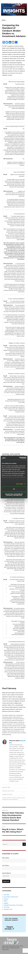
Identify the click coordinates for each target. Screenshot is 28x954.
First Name (5, 858)
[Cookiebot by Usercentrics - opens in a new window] (19, 458)
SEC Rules (9, 794)
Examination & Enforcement (11, 896)
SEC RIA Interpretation (12, 799)
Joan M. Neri (11, 790)
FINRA (5, 901)
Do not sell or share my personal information (14, 494)
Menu (3, 20)
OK (14, 489)
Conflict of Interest (11, 797)
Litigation (6, 903)
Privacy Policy (5, 949)
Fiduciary (6, 899)
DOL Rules (6, 894)
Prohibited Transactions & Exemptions (13, 905)
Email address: (6, 873)
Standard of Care (8, 909)
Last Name (5, 865)
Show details (19, 483)
